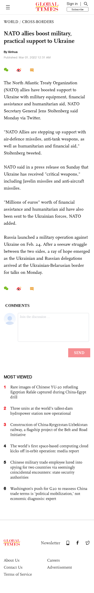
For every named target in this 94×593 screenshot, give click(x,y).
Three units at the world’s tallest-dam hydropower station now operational (41, 411)
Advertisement (59, 567)
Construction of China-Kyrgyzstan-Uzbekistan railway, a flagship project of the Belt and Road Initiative (48, 429)
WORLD (11, 21)
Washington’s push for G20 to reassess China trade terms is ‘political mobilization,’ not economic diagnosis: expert (48, 493)
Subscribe (77, 9)
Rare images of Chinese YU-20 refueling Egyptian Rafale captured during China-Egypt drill (48, 392)
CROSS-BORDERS (38, 21)
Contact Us (13, 567)
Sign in (72, 4)
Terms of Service (18, 574)
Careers (53, 560)
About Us (12, 560)
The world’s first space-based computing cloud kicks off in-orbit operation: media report (49, 448)
